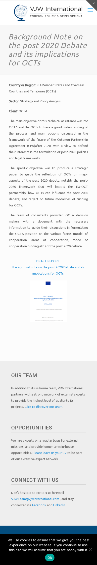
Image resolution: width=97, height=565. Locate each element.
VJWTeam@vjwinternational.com (35, 499)
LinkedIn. (59, 505)
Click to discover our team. (44, 406)
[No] (90, 549)
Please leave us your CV (50, 452)
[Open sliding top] (91, 5)
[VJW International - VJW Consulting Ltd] (48, 12)
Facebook (39, 505)
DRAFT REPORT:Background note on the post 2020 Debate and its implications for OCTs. (48, 267)
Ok (50, 558)
